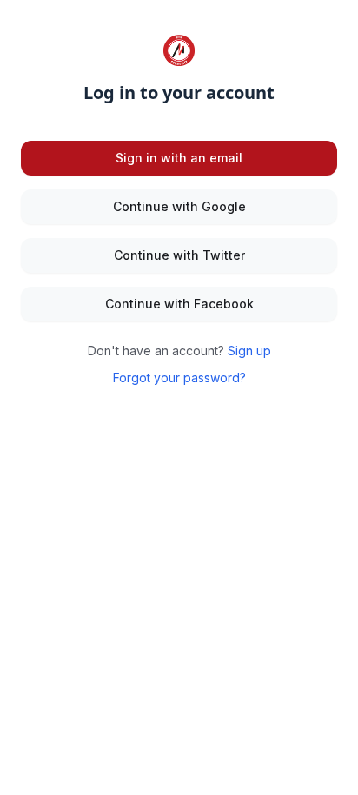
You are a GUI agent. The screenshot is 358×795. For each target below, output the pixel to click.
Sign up (249, 350)
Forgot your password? (179, 377)
